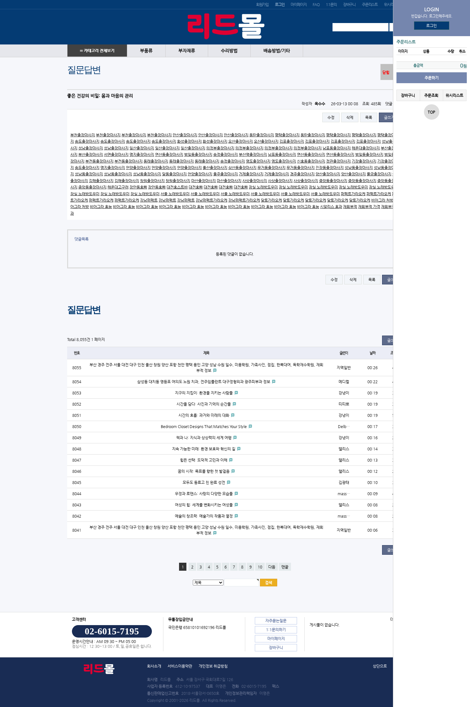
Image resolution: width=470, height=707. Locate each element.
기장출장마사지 (364, 161)
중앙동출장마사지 (333, 181)
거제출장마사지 (251, 174)
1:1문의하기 (276, 629)
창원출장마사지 (152, 181)
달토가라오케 (271, 200)
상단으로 (380, 666)
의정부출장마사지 (220, 148)
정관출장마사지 (338, 161)
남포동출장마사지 (337, 148)
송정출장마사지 (225, 154)
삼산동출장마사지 (242, 167)
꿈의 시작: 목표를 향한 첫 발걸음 (204, 471)
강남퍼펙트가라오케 (211, 200)
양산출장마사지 (328, 174)
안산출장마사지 (185, 135)
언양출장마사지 (138, 167)
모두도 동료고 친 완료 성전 (204, 482)
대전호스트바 (177, 187)
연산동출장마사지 (169, 154)
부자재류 (186, 50)
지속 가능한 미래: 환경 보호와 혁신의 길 (204, 449)
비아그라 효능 (101, 206)
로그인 (432, 25)
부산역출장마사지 (253, 154)
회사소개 (154, 666)
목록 (368, 117)
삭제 (349, 117)
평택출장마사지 (287, 135)
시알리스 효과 (331, 206)
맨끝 (284, 567)
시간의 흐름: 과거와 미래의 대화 (204, 415)
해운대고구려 (118, 187)
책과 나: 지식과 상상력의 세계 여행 (204, 437)
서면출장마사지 (116, 154)
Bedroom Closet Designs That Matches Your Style (204, 426)
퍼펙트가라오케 (353, 194)
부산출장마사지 (90, 154)
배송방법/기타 (276, 50)
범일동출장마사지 (198, 154)
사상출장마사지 (254, 181)
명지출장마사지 (141, 154)
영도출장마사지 (258, 161)
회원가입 (262, 4)
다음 (271, 567)
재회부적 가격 (369, 206)
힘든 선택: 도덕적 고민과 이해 (204, 460)
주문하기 (432, 77)
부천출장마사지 (82, 135)
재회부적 (350, 206)
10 (260, 567)
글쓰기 (389, 117)
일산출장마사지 (141, 148)
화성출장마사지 (189, 141)
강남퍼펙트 (149, 200)
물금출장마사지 (379, 174)
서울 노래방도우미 (175, 194)
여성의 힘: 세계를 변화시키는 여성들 (204, 505)
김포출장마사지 (291, 141)
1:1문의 (331, 4)
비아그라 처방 (382, 200)
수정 (330, 117)
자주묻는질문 (275, 620)
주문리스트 (370, 4)
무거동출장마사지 (271, 167)
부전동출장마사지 (99, 161)
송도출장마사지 (87, 141)
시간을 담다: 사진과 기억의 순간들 (204, 404)
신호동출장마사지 (311, 161)
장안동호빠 (138, 187)
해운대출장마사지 (366, 148)
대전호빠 (196, 187)
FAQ (316, 4)
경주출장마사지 (302, 174)
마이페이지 (298, 4)
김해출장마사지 (101, 181)
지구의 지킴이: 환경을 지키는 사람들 (204, 393)
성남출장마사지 (90, 148)
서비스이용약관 (180, 666)
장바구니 (349, 4)
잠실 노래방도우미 (263, 187)
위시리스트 (392, 4)
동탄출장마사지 (261, 135)
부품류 (146, 50)
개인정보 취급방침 (213, 666)
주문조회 (431, 95)
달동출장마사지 (174, 174)
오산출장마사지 (240, 141)
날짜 (372, 353)
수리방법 (229, 50)
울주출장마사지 (225, 174)
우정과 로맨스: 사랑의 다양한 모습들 (204, 493)
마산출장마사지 (203, 181)
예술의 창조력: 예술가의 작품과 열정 (204, 516)
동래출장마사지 (156, 161)
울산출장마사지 (215, 167)
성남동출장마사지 (359, 167)
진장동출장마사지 (330, 167)
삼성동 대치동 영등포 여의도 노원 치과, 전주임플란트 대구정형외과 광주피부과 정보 (204, 381)
